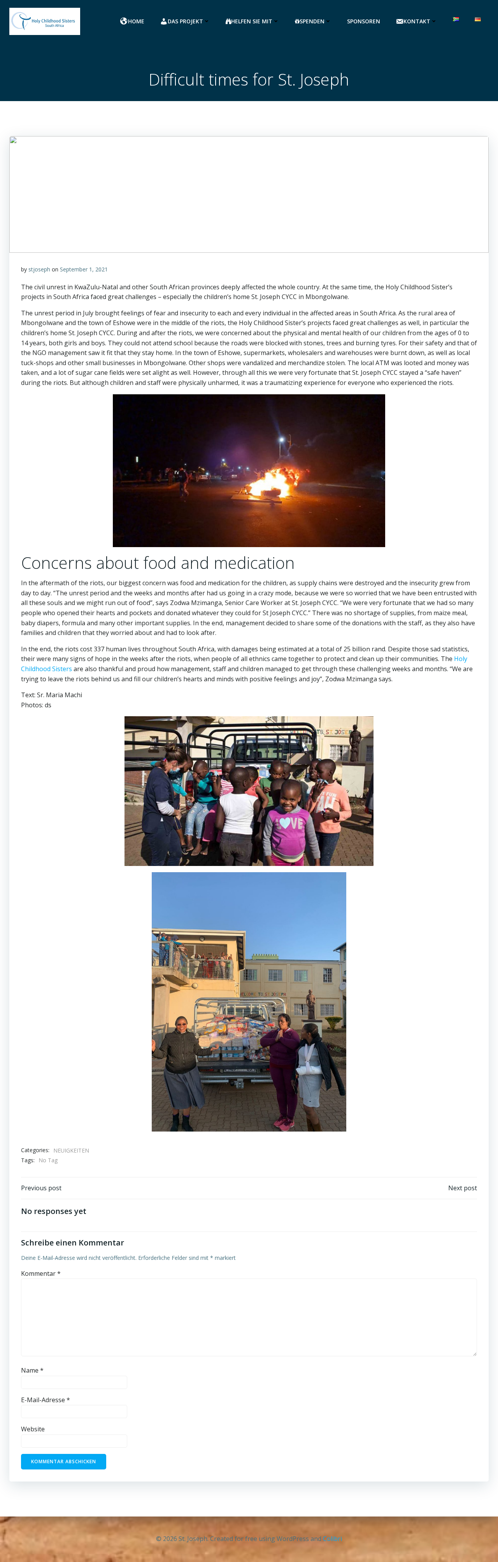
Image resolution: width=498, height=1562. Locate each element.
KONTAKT (416, 21)
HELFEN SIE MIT (251, 21)
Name (32, 1370)
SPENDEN (312, 21)
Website (33, 1429)
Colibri (332, 1538)
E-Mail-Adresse (45, 1400)
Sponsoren (363, 21)
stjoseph (39, 269)
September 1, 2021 (84, 269)
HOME (136, 21)
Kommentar (41, 1273)
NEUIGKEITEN (71, 1150)
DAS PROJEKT (185, 21)
